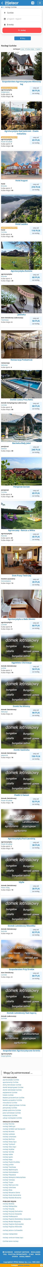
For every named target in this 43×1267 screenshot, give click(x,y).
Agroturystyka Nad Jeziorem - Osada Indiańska (21, 132)
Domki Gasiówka (21, 750)
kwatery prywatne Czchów (12, 1100)
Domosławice (6, 581)
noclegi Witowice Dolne (11, 1192)
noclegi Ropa (7, 1159)
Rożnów (4, 276)
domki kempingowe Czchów (13, 1087)
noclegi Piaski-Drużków (11, 1162)
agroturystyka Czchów (11, 1080)
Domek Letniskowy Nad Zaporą (21, 1013)
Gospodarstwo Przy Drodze (21, 969)
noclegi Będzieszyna (10, 1170)
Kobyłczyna (5, 92)
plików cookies (24, 1265)
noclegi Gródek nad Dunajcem (14, 1129)
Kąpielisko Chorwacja (22, 662)
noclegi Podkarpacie (10, 1216)
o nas (31, 1254)
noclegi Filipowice (9, 1175)
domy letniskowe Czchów (12, 1085)
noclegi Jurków (8, 1164)
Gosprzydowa (6, 1056)
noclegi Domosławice (10, 1172)
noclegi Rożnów (8, 1124)
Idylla (21, 882)
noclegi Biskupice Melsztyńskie (14, 1177)
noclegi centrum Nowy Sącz (13, 1237)
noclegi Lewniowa (9, 1187)
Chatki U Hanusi (21, 795)
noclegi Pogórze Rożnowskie (13, 1224)
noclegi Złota (7, 1190)
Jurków (3, 668)
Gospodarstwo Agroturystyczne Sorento (21, 1050)
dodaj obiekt (25, 1256)
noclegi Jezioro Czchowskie (12, 1230)
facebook (8, 1252)
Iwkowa (4, 449)
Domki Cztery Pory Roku (21, 399)
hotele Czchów (8, 1095)
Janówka (21, 314)
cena (22, 49)
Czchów (4, 232)
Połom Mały (5, 888)
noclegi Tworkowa (9, 1167)
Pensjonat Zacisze (21, 486)
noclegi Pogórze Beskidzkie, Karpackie (17, 1219)
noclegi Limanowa (9, 1137)
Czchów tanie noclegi (10, 1241)
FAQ (5, 1254)
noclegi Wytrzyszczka (10, 1185)
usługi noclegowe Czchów (12, 1118)
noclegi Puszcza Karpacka (12, 1214)
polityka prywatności (17, 1254)
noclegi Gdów (8, 1154)
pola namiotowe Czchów (12, 1113)
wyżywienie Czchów (10, 1092)
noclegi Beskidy (8, 1204)
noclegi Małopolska (10, 1206)
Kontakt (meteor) (21, 1252)
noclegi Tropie (8, 1182)
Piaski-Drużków (6, 142)
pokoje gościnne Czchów (12, 1110)
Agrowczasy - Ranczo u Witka (21, 530)
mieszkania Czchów (10, 1103)
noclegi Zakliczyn (9, 1126)
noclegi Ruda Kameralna (12, 1195)
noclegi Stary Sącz (9, 1147)
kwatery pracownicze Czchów (13, 1097)
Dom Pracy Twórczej (21, 575)
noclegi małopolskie (10, 1234)
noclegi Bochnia (9, 1139)
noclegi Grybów (8, 1149)
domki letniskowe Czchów (12, 1090)
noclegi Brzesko (8, 1131)
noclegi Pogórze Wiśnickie (12, 1227)
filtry (23, 38)
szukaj (23, 30)
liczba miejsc (30, 49)
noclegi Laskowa (9, 1134)
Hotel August (21, 180)
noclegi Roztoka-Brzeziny (12, 1198)
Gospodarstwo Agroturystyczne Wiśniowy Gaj (21, 82)
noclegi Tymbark (9, 1144)
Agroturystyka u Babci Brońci (21, 619)
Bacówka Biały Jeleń (21, 443)
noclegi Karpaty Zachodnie (12, 1211)
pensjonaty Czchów (10, 1108)
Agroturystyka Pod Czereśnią (21, 838)
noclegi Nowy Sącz (9, 1142)
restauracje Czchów (10, 1115)
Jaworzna (4, 755)
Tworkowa (4, 320)
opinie (39, 49)
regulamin (35, 1252)
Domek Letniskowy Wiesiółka (21, 926)
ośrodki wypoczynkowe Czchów (14, 1105)
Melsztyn (4, 365)
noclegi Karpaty (8, 1209)
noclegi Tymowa (9, 1180)
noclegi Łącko (8, 1157)
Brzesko (4, 186)
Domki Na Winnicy (21, 706)
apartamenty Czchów (10, 1082)
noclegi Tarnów (8, 1152)
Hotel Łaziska (21, 224)
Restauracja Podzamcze (21, 360)
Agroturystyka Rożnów (21, 271)
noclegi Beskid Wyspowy (12, 1221)
